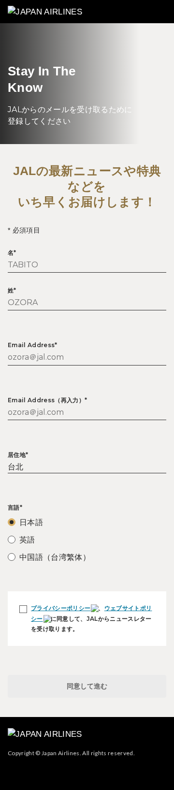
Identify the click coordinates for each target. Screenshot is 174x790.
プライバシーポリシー (60, 608)
